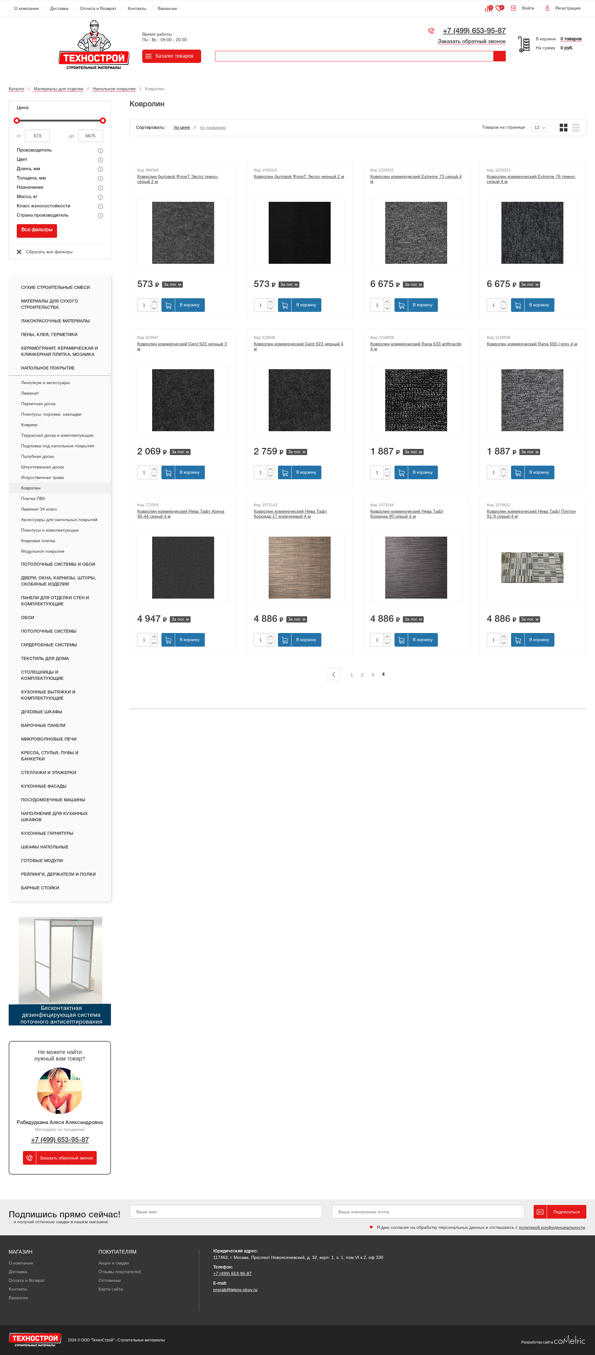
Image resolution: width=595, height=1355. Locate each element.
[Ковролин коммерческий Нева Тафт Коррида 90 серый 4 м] (416, 567)
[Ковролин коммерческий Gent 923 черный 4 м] (300, 400)
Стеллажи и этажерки (48, 773)
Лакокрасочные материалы (55, 321)
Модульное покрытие (42, 551)
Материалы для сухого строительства (49, 304)
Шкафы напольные (44, 847)
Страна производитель (42, 215)
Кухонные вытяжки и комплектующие (48, 695)
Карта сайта (111, 1288)
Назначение (30, 187)
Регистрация (568, 8)
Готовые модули (42, 861)
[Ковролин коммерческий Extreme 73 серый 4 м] (416, 232)
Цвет (22, 159)
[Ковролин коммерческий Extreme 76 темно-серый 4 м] (533, 232)
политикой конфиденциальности (552, 1227)
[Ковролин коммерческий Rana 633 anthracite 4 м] (416, 400)
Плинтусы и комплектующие (50, 530)
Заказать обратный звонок (472, 41)
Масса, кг (27, 197)
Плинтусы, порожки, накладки (51, 414)
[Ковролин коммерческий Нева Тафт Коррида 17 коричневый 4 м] (300, 567)
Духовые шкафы (41, 712)
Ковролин (31, 487)
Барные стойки (40, 888)
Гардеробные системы (49, 645)
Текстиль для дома (45, 659)
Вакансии (167, 8)
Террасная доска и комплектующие (57, 435)
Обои (27, 618)
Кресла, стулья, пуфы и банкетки (49, 756)
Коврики (29, 424)
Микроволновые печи (49, 739)
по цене (182, 128)
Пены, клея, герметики (49, 335)
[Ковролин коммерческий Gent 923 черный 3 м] (183, 400)
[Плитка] (563, 127)
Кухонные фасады (44, 787)
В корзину (190, 304)
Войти (528, 8)
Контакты (137, 8)
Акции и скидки (114, 1262)
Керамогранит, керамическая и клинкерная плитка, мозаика (59, 352)
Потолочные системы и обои (58, 565)
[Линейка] (576, 127)
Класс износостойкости (43, 206)
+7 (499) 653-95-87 (474, 31)
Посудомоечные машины (53, 800)
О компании (26, 8)
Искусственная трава (42, 477)
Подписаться (566, 1211)
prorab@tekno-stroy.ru (235, 1289)
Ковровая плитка (38, 540)
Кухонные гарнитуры (47, 834)
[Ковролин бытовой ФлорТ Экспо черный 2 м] (300, 232)
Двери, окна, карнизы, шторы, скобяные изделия (58, 581)
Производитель (34, 150)
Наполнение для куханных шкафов (54, 817)
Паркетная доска (38, 403)
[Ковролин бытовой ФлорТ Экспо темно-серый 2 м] (183, 232)
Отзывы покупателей (120, 1271)
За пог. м (172, 284)
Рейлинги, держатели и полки (58, 875)
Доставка (59, 8)
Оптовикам (110, 1280)
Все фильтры (37, 230)
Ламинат (30, 393)
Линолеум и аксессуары (45, 382)
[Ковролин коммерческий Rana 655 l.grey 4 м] (533, 400)
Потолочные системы (49, 632)
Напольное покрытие (48, 368)
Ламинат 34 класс (39, 509)
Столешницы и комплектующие (42, 676)
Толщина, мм (31, 178)
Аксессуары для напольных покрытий (59, 519)
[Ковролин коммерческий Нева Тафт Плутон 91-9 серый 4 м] (533, 567)
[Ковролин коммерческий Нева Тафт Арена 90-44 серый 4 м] (183, 567)
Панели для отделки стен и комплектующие (55, 601)
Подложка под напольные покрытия (57, 445)
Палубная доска (37, 456)
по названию (213, 127)
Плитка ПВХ (33, 498)
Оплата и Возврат (98, 8)
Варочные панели (43, 726)
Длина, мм (28, 169)
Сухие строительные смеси (55, 288)
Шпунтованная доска (42, 466)
